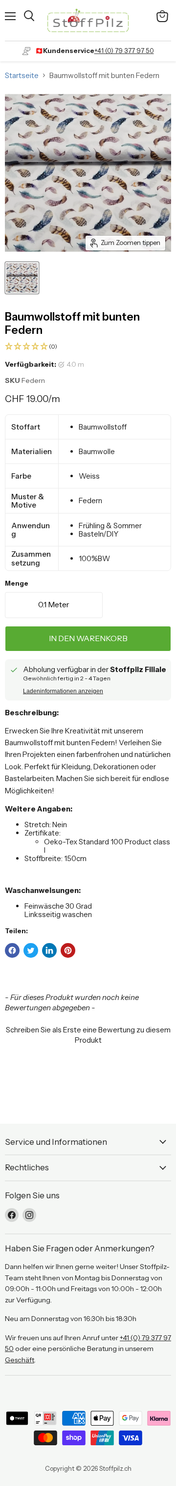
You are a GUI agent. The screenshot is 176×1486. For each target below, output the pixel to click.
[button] (88, 347)
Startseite (22, 75)
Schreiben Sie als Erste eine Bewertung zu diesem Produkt (88, 1035)
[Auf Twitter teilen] (30, 950)
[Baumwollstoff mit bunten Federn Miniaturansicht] (22, 278)
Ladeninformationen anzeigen (63, 691)
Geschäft (19, 1359)
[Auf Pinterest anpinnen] (68, 950)
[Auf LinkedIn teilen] (49, 950)
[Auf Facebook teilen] (12, 950)
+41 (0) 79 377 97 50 (124, 50)
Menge (16, 583)
